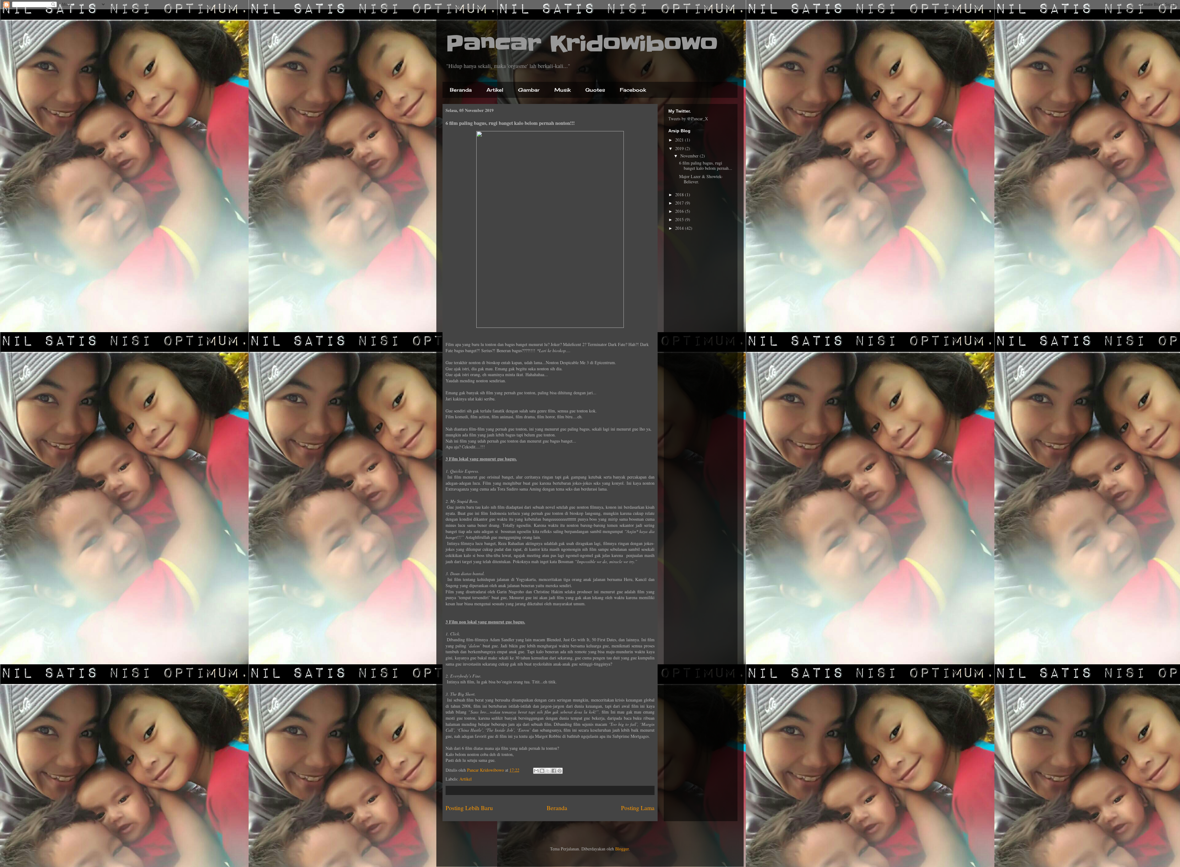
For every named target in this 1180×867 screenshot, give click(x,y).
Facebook (633, 90)
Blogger (622, 849)
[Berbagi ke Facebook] (554, 771)
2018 (680, 194)
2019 (680, 148)
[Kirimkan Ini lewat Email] (536, 771)
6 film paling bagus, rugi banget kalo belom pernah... (705, 165)
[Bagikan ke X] (548, 771)
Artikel (494, 90)
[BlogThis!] (542, 771)
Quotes (595, 90)
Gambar (529, 90)
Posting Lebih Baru (469, 808)
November (690, 156)
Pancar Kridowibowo (582, 44)
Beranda (461, 90)
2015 (680, 219)
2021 (680, 140)
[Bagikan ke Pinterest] (560, 771)
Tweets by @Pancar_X (688, 118)
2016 (680, 211)
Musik (562, 90)
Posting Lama (638, 808)
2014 (680, 228)
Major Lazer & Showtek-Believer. (701, 179)
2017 (680, 203)
